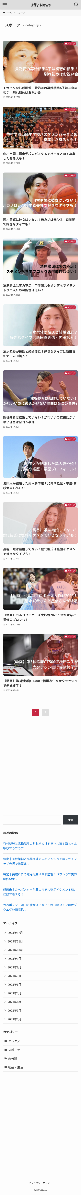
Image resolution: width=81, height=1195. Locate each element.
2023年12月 (15, 932)
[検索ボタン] (76, 4)
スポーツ (14, 1050)
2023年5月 (14, 993)
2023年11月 (15, 941)
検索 (71, 820)
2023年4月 (14, 1002)
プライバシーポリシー (40, 1183)
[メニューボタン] (4, 4)
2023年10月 (15, 950)
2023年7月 (14, 976)
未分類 (12, 1058)
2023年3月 (14, 1010)
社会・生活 (15, 1067)
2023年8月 (14, 967)
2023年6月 (14, 984)
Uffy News (40, 5)
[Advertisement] (40, 769)
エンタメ (14, 1041)
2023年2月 (14, 1019)
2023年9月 (14, 958)
